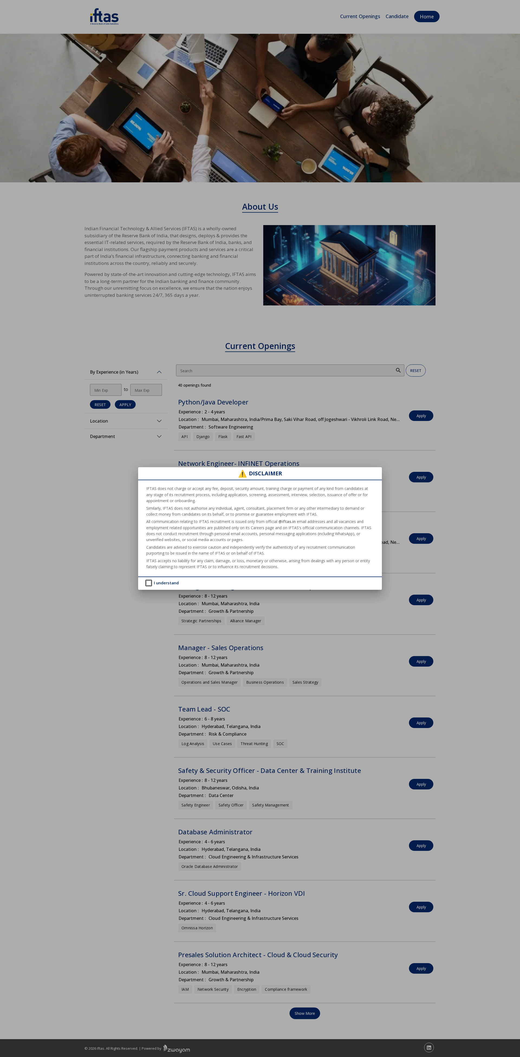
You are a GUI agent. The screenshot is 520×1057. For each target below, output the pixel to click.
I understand (166, 582)
